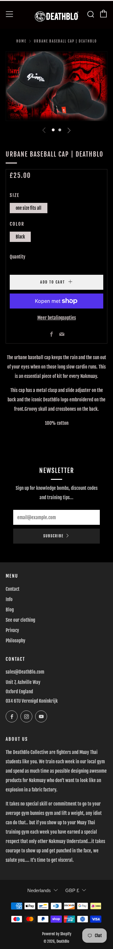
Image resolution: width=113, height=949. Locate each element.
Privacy (12, 630)
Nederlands (39, 890)
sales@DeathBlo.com (25, 672)
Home (21, 41)
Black (20, 236)
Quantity (17, 257)
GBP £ (72, 890)
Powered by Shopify (56, 933)
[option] (56, 86)
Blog (10, 610)
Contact (12, 589)
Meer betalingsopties (56, 318)
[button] (53, 129)
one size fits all (28, 208)
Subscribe (53, 536)
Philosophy (15, 641)
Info (9, 599)
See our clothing (20, 620)
